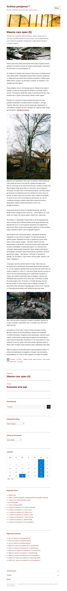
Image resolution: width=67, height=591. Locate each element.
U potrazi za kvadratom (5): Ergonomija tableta (27, 558)
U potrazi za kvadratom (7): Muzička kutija (20, 519)
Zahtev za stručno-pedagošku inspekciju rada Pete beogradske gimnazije (28, 497)
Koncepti (39, 359)
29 (41, 476)
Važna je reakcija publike (15, 505)
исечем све (30, 286)
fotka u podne (46, 359)
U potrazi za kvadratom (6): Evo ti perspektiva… (21, 522)
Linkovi (9, 575)
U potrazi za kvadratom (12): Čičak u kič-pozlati (21, 507)
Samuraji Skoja (11, 571)
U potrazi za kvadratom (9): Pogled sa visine (20, 514)
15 (41, 468)
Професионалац (23, 110)
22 (41, 472)
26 (22, 476)
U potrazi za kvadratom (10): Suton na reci (20, 512)
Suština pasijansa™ (18, 6)
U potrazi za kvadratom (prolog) (21, 538)
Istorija (34, 359)
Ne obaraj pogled (13, 502)
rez (18, 361)
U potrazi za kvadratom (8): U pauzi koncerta (20, 517)
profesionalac (13, 361)
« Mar (8, 479)
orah (8, 361)
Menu (57, 8)
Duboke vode (12, 495)
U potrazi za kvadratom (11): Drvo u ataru (20, 510)
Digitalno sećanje (27, 359)
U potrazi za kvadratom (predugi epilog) (19, 500)
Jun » (12, 479)
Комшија (12, 359)
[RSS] (8, 579)
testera (21, 361)
